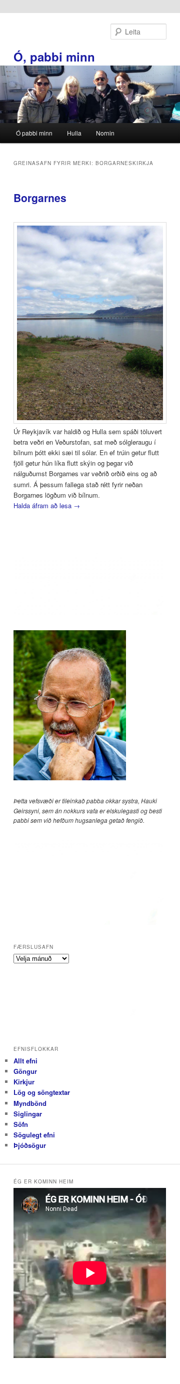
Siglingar (28, 1113)
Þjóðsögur (30, 1145)
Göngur (25, 1071)
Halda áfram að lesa (47, 505)
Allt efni (26, 1060)
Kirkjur (24, 1081)
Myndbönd (30, 1103)
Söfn (21, 1124)
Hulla (74, 133)
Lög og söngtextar (42, 1092)
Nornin (105, 133)
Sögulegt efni (34, 1134)
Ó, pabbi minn (54, 56)
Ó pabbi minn (34, 133)
